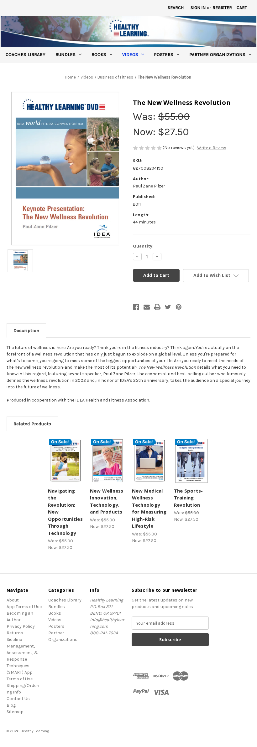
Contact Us (18, 698)
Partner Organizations (217, 54)
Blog (11, 705)
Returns (15, 633)
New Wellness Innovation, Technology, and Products (106, 501)
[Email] (147, 307)
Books (99, 54)
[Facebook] (136, 307)
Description (26, 330)
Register (222, 7)
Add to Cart (65, 468)
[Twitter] (168, 307)
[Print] (157, 307)
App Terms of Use (24, 606)
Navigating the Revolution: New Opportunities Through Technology (65, 512)
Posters (163, 54)
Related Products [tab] (32, 424)
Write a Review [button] (211, 148)
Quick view (66, 453)
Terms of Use (20, 679)
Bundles (65, 54)
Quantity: (143, 246)
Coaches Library (25, 54)
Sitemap (15, 711)
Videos (130, 54)
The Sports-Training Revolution (188, 498)
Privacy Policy (21, 626)
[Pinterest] (179, 307)
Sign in (198, 7)
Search (176, 7)
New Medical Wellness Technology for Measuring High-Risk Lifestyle (149, 508)
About (13, 600)
